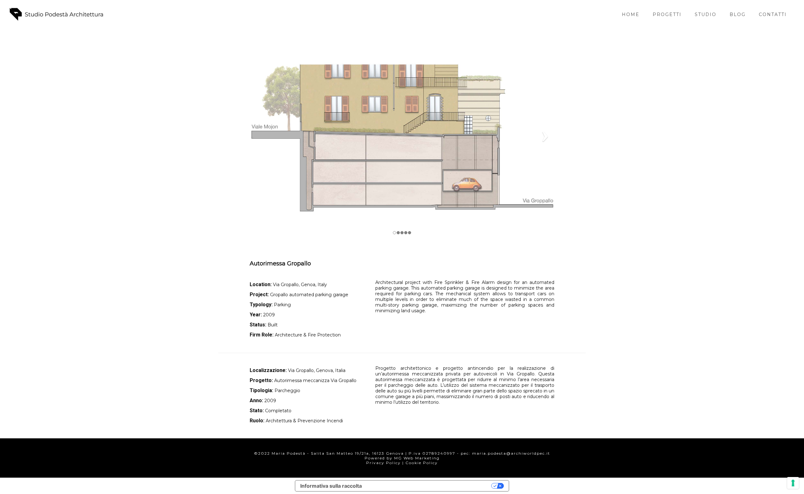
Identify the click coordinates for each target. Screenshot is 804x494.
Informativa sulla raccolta (331, 486)
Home (630, 14)
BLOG (738, 14)
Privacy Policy (383, 462)
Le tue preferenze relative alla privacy (429, 486)
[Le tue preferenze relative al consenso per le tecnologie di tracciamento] (793, 483)
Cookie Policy (421, 462)
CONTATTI (773, 14)
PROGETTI (667, 14)
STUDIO (705, 14)
